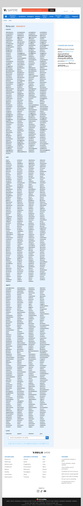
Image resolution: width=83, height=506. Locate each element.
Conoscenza (27, 467)
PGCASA (34, 501)
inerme (60, 63)
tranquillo (62, 58)
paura (67, 66)
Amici (44, 474)
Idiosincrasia (8, 464)
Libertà (26, 459)
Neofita (7, 472)
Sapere (13, 10)
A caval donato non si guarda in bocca (68, 482)
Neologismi (30, 16)
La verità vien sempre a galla (69, 460)
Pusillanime (8, 467)
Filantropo (8, 462)
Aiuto (57, 503)
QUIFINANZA (62, 501)
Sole (44, 462)
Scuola (51, 16)
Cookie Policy (42, 503)
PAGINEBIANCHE (40, 501)
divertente (65, 56)
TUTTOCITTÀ (48, 501)
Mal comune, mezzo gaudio (70, 474)
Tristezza (26, 477)
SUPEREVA (74, 501)
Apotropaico (8, 477)
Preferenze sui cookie (50, 503)
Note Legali (32, 503)
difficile (70, 58)
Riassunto (27, 469)
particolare (65, 63)
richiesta (71, 49)
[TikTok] (41, 491)
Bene (44, 477)
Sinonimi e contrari (13, 16)
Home (6, 17)
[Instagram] (38, 491)
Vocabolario (22, 16)
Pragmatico (27, 464)
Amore (45, 469)
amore (61, 65)
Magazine (75, 16)
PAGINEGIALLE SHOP (27, 501)
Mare (44, 467)
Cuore (44, 472)
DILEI (52, 501)
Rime (10, 20)
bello (74, 63)
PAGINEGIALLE (18, 501)
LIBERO (8, 501)
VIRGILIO (12, 501)
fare (71, 63)
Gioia (25, 474)
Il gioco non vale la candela (70, 476)
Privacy (37, 503)
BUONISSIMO (68, 501)
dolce (60, 54)
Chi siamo (27, 503)
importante (65, 49)
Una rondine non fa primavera (68, 468)
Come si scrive (44, 16)
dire (59, 49)
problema (67, 51)
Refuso (7, 469)
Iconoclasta (8, 474)
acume (69, 60)
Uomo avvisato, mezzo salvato (68, 464)
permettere (61, 61)
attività (60, 52)
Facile (25, 462)
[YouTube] (45, 491)
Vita (44, 459)
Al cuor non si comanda (69, 479)
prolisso (65, 54)
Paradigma (27, 472)
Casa (44, 464)
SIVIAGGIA (56, 501)
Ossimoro (8, 459)
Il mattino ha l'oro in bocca (70, 471)
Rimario (37, 16)
